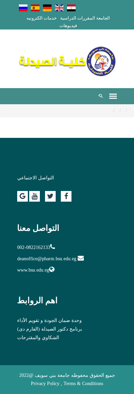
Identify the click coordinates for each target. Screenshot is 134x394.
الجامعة (103, 18)
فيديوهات (68, 25)
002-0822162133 (33, 247)
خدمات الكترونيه (41, 18)
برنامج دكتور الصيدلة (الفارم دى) (49, 329)
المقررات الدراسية (77, 18)
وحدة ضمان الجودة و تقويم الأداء (49, 320)
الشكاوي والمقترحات (38, 337)
